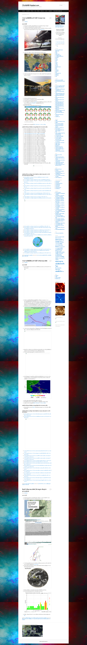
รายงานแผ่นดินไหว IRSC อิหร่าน (60, 223)
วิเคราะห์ (56, 65)
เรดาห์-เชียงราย (57, 188)
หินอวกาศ (42, 10)
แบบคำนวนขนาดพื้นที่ (58, 111)
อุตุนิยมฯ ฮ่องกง (57, 143)
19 (59, 43)
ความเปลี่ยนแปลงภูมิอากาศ (28, 617)
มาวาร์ (32, 618)
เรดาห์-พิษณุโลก (57, 184)
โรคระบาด (56, 75)
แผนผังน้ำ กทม (57, 116)
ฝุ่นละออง (59, 250)
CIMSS (56, 120)
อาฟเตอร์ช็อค (49, 255)
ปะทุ (61, 249)
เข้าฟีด (56, 276)
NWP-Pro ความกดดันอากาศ (59, 127)
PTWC (56, 155)
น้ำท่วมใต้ (63, 246)
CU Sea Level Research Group (60, 121)
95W (63, 236)
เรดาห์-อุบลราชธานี (58, 187)
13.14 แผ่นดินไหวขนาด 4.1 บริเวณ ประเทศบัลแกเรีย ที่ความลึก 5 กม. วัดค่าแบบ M (37, 460)
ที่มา (24, 615)
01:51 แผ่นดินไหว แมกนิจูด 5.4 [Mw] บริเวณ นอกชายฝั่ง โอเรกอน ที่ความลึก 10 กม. (37, 249)
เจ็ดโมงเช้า (38, 124)
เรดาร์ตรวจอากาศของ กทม (59, 147)
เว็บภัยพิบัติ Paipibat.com (30, 5)
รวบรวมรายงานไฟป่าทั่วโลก (59, 233)
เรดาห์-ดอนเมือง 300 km (58, 183)
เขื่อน (56, 72)
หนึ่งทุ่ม (44, 124)
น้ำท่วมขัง (60, 246)
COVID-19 (58, 242)
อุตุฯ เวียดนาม (57, 145)
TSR (56, 131)
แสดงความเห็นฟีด (57, 277)
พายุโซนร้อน (58, 255)
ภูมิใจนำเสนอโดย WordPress (43, 641)
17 (57, 43)
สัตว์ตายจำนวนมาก (58, 66)
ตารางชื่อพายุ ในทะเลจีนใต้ (59, 136)
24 (57, 44)
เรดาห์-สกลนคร (57, 185)
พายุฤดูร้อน (63, 252)
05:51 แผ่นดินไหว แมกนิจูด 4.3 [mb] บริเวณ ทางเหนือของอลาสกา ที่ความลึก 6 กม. (37, 229)
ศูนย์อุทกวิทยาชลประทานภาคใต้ (60, 110)
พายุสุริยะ (57, 253)
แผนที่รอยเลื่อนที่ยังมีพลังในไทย (59, 229)
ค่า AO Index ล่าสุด (58, 135)
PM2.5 (63, 242)
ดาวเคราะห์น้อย (57, 245)
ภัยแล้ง (56, 63)
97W (57, 238)
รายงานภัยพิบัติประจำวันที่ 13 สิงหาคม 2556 (34, 261)
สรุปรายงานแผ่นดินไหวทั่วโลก (43, 255)
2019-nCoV (58, 240)
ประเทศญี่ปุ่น (61, 248)
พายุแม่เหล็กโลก (61, 253)
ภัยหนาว (56, 62)
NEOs (56, 52)
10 (57, 42)
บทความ (56, 59)
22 (63, 43)
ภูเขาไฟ (56, 64)
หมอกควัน (56, 71)
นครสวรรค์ (39, 483)
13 (61, 42)
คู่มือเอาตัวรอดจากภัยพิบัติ (59, 80)
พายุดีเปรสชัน (58, 252)
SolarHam (56, 170)
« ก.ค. (57, 46)
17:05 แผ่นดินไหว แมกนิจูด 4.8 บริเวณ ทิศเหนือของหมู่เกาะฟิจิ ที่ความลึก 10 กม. (37, 193)
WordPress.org (57, 278)
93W (60, 236)
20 (61, 43)
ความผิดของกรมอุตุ (58, 55)
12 (59, 42)
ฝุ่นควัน (56, 60)
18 (58, 43)
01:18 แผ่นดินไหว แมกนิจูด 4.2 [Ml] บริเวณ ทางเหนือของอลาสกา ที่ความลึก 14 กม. (37, 252)
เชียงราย (23, 256)
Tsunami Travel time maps (59, 156)
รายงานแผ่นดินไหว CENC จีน (59, 218)
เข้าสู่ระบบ (56, 275)
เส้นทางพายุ (57, 269)
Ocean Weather (57, 128)
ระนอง (34, 618)
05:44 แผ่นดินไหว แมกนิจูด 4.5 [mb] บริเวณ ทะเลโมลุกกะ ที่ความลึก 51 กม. (36, 231)
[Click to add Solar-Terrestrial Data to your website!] (63, 29)
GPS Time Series (58, 192)
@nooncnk (42, 29)
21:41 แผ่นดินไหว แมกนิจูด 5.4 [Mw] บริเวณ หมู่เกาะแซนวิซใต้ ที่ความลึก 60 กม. (37, 179)
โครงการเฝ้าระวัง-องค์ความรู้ (58, 10)
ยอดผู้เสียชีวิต (57, 259)
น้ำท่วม (32, 10)
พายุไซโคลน (57, 256)
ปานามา (38, 255)
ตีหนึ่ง (34, 124)
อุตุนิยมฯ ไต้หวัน (57, 144)
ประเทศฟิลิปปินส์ (58, 249)
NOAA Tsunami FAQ (58, 154)
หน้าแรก (23, 10)
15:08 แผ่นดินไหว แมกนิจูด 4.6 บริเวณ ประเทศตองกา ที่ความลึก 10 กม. (35, 196)
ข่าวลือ (56, 53)
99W (60, 238)
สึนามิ (38, 10)
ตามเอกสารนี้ (36, 564)
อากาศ (46, 10)
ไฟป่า (56, 76)
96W (56, 238)
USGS (36, 101)
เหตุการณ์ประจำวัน (27, 255)
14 (62, 42)
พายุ (35, 10)
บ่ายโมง (41, 124)
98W (58, 238)
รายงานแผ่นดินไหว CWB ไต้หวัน (60, 219)
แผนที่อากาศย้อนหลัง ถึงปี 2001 (59, 151)
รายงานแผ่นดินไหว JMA (58, 224)
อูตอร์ (49, 483)
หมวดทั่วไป (57, 70)
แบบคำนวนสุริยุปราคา (58, 177)
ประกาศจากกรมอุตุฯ (58, 137)
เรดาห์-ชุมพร (57, 182)
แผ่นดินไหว (50, 10)
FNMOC (56, 122)
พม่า (61, 250)
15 (63, 42)
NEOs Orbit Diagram (58, 169)
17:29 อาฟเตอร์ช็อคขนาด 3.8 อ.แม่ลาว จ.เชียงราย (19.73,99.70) (34, 133)
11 (58, 42)
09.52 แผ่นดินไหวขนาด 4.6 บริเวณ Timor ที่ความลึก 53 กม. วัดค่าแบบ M (36, 461)
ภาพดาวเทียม (59, 258)
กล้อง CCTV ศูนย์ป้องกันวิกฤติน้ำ (60, 85)
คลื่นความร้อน (24, 618)
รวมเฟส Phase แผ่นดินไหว (59, 215)
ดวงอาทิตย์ (28, 10)
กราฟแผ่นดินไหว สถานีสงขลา (59, 197)
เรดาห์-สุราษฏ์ (57, 186)
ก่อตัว (56, 243)
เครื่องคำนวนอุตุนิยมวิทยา (59, 146)
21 (62, 43)
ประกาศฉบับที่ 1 (33, 103)
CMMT (34, 407)
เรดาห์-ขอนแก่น (57, 181)
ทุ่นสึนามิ (61, 245)
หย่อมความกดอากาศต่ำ (40, 618)
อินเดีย (45, 618)
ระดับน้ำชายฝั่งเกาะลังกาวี (59, 163)
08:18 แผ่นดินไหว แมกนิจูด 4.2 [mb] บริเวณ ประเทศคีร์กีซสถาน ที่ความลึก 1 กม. (37, 226)
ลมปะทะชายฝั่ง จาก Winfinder (59, 142)
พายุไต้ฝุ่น (47, 483)
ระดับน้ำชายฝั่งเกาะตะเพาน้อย (59, 162)
